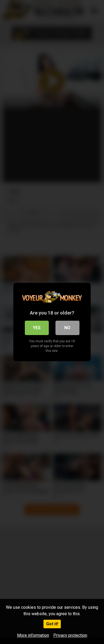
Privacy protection (70, 635)
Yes (37, 327)
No (67, 327)
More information (33, 635)
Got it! (52, 623)
